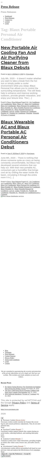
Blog (6, 350)
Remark (18, 429)
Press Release (10, 6)
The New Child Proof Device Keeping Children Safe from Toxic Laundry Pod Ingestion (22, 391)
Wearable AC (13, 192)
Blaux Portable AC (7, 108)
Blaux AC (20, 104)
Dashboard (8, 16)
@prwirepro (30, 74)
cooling (17, 111)
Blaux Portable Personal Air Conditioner (27, 108)
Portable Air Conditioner (17, 113)
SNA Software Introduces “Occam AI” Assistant (20, 394)
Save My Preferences (15, 454)
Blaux (15, 104)
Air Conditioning (6, 104)
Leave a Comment (9, 115)
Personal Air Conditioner (28, 111)
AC (27, 102)
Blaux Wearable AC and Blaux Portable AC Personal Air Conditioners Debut (17, 134)
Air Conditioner (34, 102)
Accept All (27, 454)
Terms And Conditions (12, 360)
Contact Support (10, 356)
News (9, 102)
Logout (7, 22)
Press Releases (9, 18)
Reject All (4, 454)
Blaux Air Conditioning (8, 106)
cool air (11, 111)
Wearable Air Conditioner (27, 192)
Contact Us (8, 20)
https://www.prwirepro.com (10, 409)
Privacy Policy (9, 358)
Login (7, 23)
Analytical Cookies (9, 439)
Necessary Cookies (9, 420)
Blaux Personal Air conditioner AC (28, 106)
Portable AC (5, 113)
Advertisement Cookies (10, 446)
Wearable (29, 113)
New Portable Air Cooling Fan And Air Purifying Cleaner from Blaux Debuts (19, 57)
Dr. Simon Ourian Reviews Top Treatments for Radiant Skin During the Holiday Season (22, 388)
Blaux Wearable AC (7, 109)
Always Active (20, 420)
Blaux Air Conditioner (32, 104)
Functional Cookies (9, 429)
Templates (8, 352)
